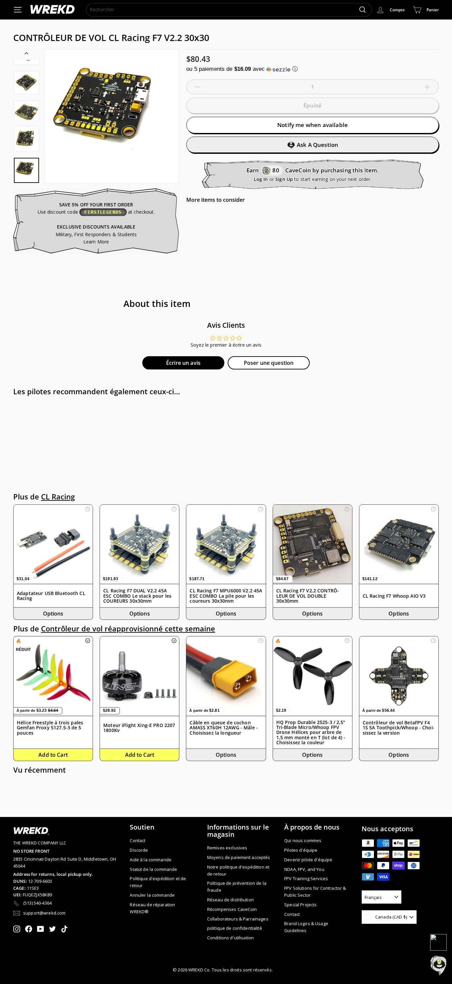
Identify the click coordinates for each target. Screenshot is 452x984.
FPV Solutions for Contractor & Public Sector (315, 891)
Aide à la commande (150, 860)
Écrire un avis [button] (183, 362)
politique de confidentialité (234, 928)
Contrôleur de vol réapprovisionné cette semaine (128, 628)
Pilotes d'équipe (300, 850)
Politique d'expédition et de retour (158, 882)
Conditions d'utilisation (230, 938)
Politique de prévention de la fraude (236, 886)
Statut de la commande (153, 869)
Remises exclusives (227, 848)
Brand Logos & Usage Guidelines (306, 926)
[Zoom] (112, 116)
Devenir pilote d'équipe (308, 860)
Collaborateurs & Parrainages (237, 919)
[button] (312, 69)
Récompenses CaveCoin (232, 909)
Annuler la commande (152, 895)
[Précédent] (26, 54)
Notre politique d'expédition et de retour (238, 870)
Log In (261, 179)
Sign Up (284, 179)
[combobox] (229, 9)
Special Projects (300, 905)
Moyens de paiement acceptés (238, 857)
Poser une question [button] (269, 362)
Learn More (96, 241)
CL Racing (58, 497)
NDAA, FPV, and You (304, 869)
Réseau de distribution (230, 900)
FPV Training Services (306, 878)
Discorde (139, 850)
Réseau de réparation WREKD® (152, 908)
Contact (137, 840)
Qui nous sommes (302, 840)
